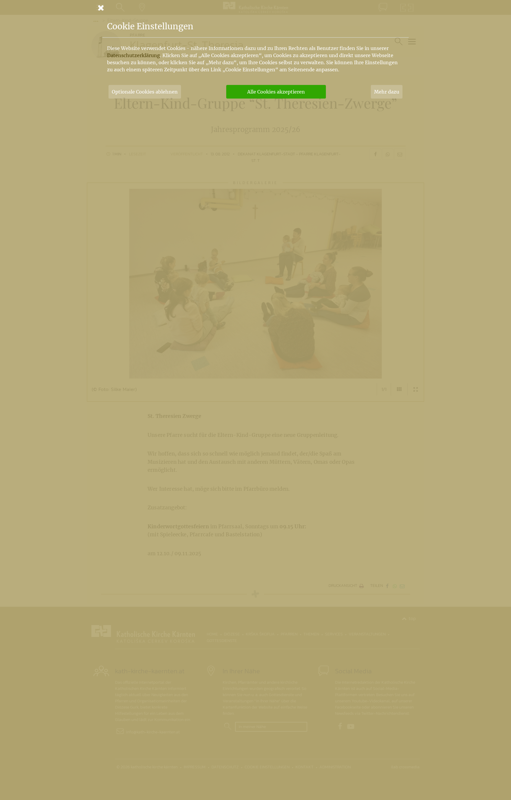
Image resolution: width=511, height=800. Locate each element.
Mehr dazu (386, 92)
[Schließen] (255, 7)
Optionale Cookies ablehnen (145, 92)
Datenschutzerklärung (133, 55)
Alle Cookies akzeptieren (276, 92)
